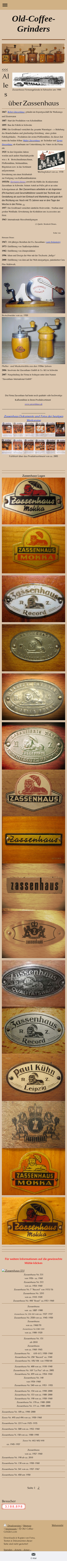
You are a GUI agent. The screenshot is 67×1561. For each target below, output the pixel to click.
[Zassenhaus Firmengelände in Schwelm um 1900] (38, 80)
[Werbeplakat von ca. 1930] (51, 160)
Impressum (11, 1528)
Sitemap (27, 1525)
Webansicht (57, 1525)
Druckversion (14, 1525)
